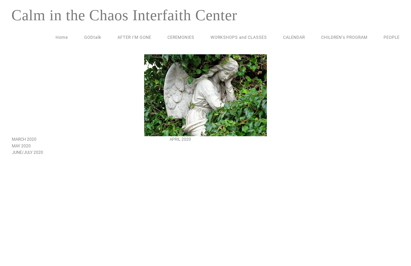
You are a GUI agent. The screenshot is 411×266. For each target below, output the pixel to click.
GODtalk (92, 37)
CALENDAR (294, 37)
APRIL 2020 (181, 139)
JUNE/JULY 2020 (27, 152)
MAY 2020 (21, 146)
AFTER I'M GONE (134, 37)
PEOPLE (392, 37)
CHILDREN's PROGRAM (344, 37)
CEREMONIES (180, 37)
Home (62, 37)
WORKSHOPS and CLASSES (238, 37)
